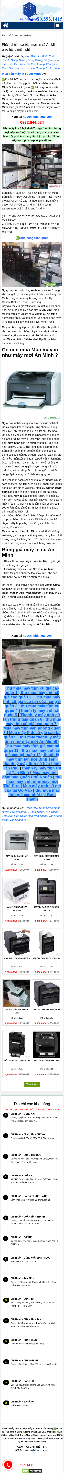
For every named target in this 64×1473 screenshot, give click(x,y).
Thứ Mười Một (10, 816)
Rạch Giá (7, 68)
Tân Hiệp (19, 68)
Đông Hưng (46, 808)
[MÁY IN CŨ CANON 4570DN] (16, 942)
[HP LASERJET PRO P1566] (46, 1045)
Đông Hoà (32, 808)
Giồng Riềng (34, 60)
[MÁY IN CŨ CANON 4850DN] (46, 993)
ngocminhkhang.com (38, 116)
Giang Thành (18, 60)
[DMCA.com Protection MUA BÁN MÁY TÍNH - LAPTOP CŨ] (32, 1471)
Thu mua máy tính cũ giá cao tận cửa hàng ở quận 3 (32, 701)
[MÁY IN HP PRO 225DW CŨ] (16, 1045)
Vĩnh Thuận (53, 68)
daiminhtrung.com (36, 1450)
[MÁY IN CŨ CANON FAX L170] (16, 993)
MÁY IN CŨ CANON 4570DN (17, 958)
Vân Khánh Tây (19, 819)
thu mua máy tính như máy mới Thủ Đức (32, 781)
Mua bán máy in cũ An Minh (21, 73)
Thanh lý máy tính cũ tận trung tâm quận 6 (31, 717)
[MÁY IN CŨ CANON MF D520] (16, 840)
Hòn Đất (13, 64)
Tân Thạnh (51, 812)
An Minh (42, 56)
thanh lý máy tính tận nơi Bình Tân (32, 757)
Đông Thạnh (37, 812)
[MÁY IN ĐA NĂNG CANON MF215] (46, 891)
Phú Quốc (52, 64)
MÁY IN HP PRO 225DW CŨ (17, 1060)
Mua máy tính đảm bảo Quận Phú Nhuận (30, 774)
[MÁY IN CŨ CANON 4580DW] (46, 942)
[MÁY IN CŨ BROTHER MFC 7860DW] (46, 840)
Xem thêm (32, 1084)
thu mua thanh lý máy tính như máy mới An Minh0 (33, 739)
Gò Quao (48, 60)
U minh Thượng (35, 68)
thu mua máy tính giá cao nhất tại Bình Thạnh (34, 794)
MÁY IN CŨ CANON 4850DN (46, 1009)
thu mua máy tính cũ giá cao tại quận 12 (32, 752)
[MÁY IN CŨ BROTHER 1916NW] (16, 891)
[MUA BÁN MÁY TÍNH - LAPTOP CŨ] (32, 11)
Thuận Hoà (26, 816)
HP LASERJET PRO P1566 (46, 1060)
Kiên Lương (38, 64)
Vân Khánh (40, 816)
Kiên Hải (25, 64)
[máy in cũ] (32, 166)
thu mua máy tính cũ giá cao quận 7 (33, 721)
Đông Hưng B (20, 812)
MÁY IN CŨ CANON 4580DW (46, 958)
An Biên (31, 56)
